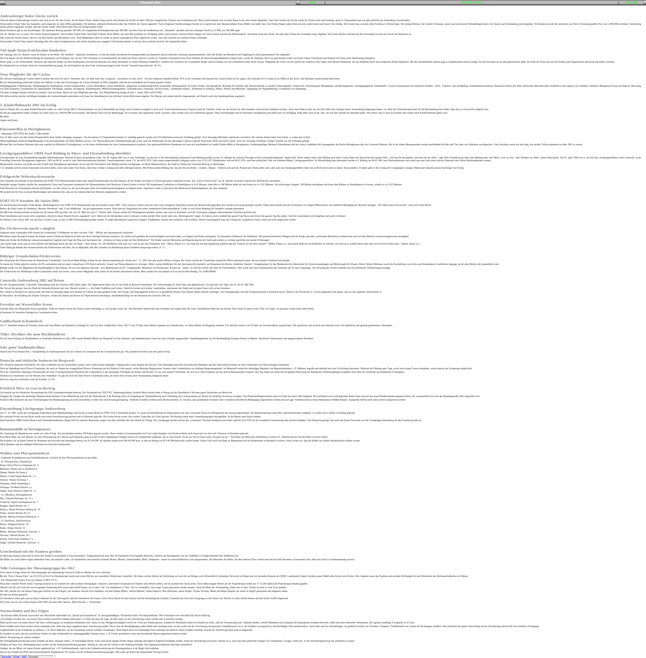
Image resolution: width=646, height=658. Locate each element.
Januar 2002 (631, 2)
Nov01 (312, 2)
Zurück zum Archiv (472, 2)
